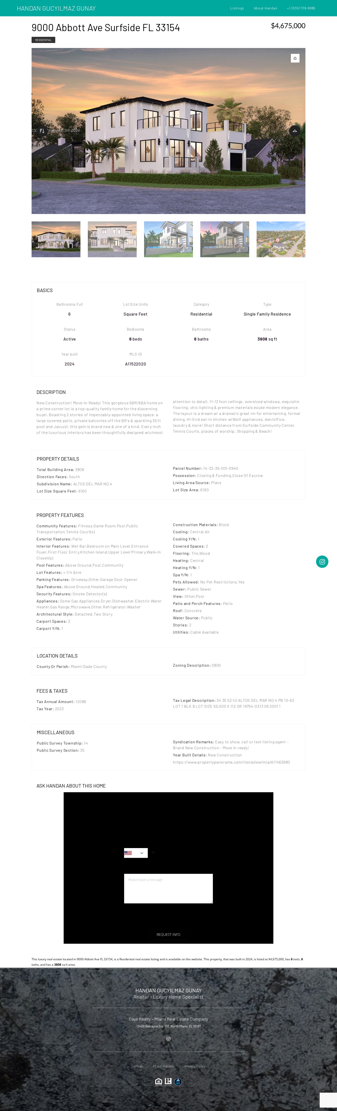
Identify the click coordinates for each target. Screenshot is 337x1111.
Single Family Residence (267, 313)
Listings (237, 8)
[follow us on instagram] (168, 1038)
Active (69, 338)
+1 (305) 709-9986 (301, 8)
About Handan (265, 8)
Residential (43, 40)
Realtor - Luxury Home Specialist (168, 997)
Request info (168, 934)
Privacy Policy (171, 922)
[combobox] (136, 853)
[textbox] (136, 853)
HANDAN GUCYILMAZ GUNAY (56, 8)
